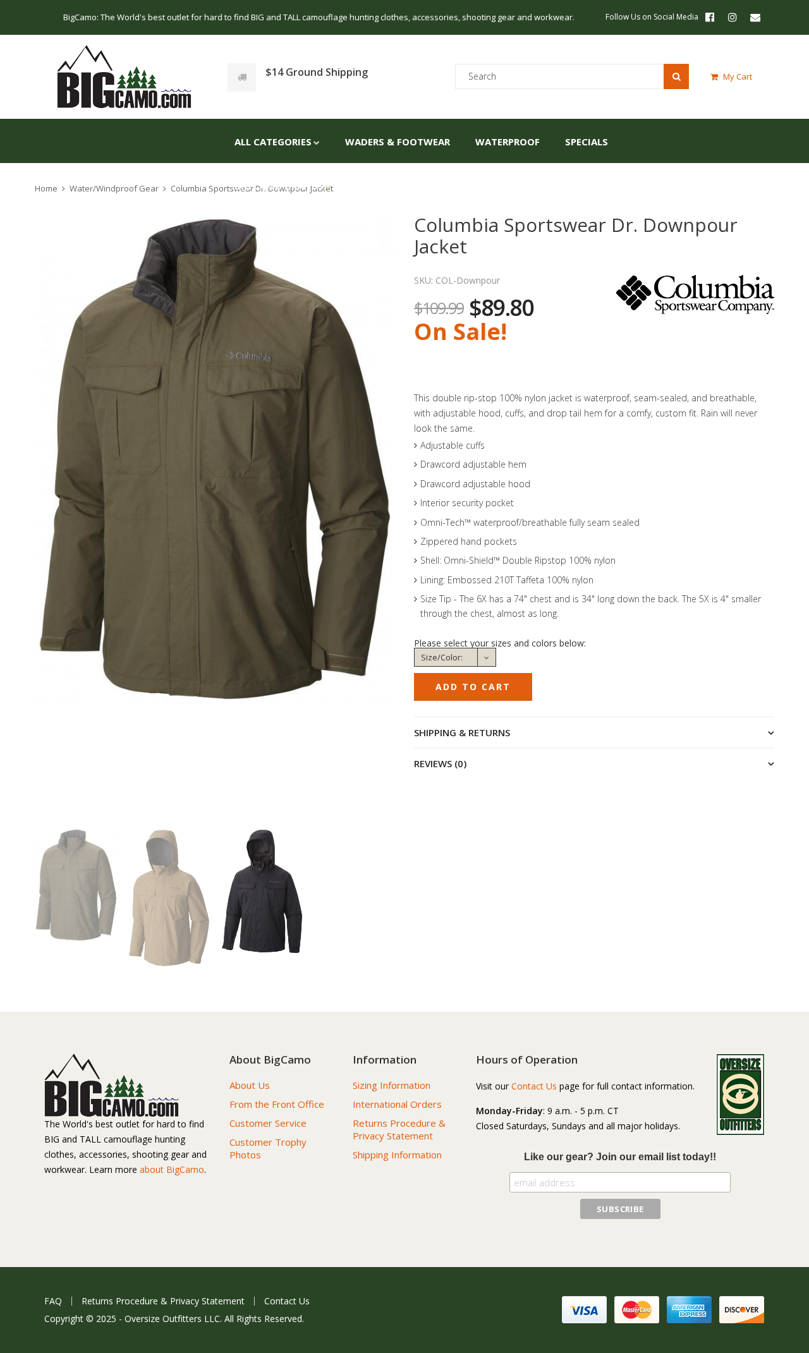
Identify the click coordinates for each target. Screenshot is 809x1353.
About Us (249, 1085)
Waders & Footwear (397, 141)
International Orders (397, 1104)
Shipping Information (397, 1154)
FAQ (53, 1301)
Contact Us (534, 1086)
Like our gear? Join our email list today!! (620, 1156)
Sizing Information (391, 1085)
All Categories (273, 141)
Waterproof (507, 141)
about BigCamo (172, 1169)
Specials (586, 141)
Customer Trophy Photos (268, 1148)
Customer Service (268, 1123)
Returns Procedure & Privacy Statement (399, 1129)
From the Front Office (276, 1104)
